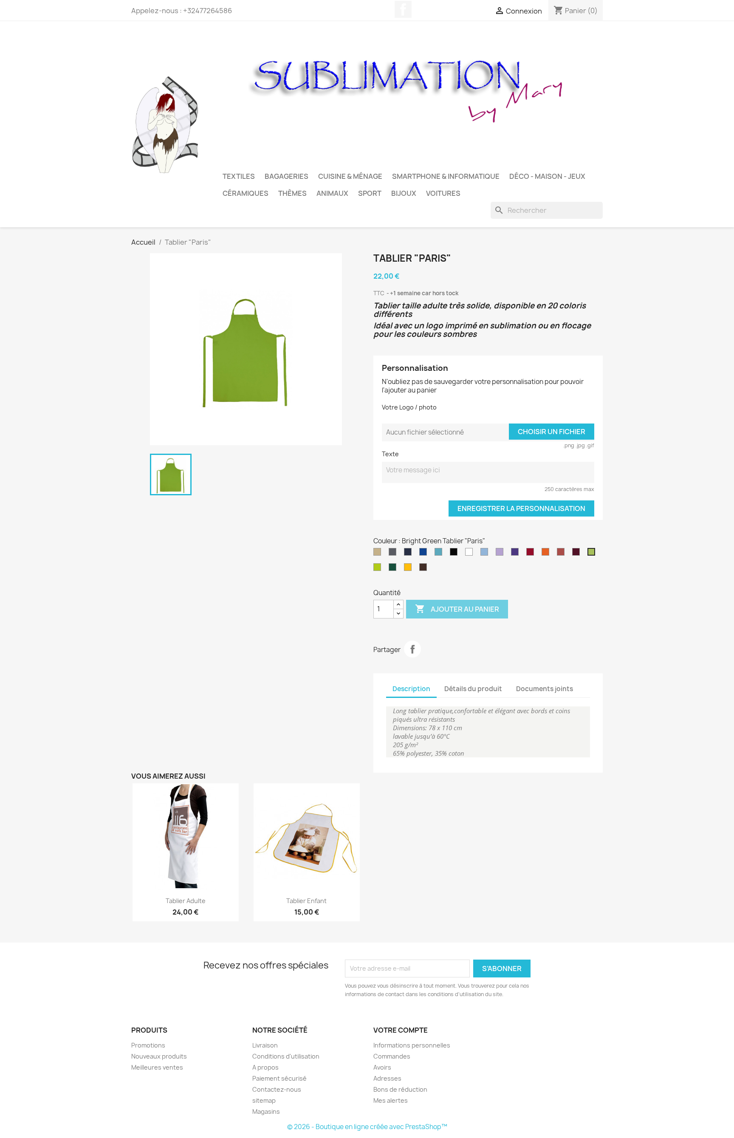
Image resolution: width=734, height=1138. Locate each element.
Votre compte (400, 1030)
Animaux (332, 193)
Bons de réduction (400, 1089)
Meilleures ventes (157, 1067)
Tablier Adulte (186, 901)
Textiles (239, 176)
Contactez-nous (276, 1089)
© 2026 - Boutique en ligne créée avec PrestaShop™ (367, 1126)
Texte (390, 454)
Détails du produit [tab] (473, 688)
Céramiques (245, 193)
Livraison (265, 1045)
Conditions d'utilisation (285, 1056)
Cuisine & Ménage (350, 176)
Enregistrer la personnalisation (521, 508)
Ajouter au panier (457, 609)
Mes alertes (390, 1100)
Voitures (443, 193)
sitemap (264, 1100)
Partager (412, 649)
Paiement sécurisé (279, 1078)
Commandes (391, 1056)
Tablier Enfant (306, 901)
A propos (265, 1067)
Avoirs (382, 1067)
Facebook (403, 9)
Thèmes (292, 193)
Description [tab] (411, 688)
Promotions (148, 1045)
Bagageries (286, 176)
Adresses (387, 1078)
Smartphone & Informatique (446, 176)
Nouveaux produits (159, 1056)
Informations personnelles (411, 1045)
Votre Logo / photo (409, 407)
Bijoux (403, 193)
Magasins (266, 1111)
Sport (369, 193)
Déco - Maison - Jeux (547, 176)
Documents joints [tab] (544, 688)
